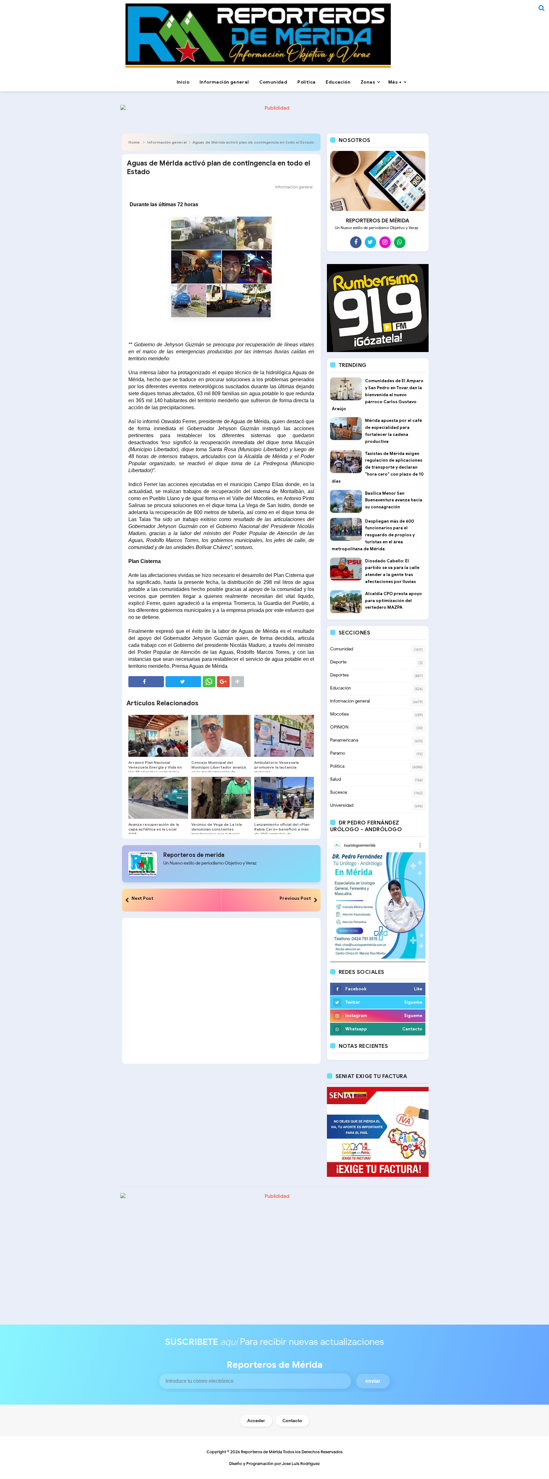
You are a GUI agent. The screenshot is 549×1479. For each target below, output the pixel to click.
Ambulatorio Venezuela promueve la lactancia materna (276, 767)
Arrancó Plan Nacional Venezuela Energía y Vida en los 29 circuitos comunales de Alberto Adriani (155, 769)
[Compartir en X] (183, 681)
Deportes (339, 675)
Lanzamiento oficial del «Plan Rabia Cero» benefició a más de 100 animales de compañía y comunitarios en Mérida (281, 834)
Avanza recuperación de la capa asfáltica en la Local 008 (153, 829)
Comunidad (341, 649)
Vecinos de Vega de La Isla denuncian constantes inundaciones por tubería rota (216, 831)
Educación (340, 688)
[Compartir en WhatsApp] (209, 681)
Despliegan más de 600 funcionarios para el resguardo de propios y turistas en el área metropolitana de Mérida (373, 535)
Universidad (341, 805)
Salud (335, 779)
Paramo (337, 753)
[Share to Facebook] (146, 681)
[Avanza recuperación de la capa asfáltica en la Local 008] (158, 798)
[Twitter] (370, 242)
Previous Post (295, 898)
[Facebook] (356, 242)
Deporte (338, 662)
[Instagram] (385, 242)
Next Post (142, 898)
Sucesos (338, 792)
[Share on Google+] (223, 681)
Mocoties (339, 714)
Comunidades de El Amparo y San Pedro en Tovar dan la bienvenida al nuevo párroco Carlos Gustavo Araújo (378, 394)
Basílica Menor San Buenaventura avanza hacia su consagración (393, 500)
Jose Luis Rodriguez (301, 1463)
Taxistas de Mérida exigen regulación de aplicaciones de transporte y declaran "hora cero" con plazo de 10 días (378, 467)
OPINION (339, 727)
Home (134, 142)
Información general (166, 142)
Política (337, 766)
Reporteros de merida (193, 854)
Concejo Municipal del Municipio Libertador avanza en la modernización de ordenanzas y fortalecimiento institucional (219, 772)
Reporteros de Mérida (261, 1452)
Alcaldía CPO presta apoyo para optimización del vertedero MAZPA (393, 600)
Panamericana (344, 740)
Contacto (292, 1420)
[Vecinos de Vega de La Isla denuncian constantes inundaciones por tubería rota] (221, 798)
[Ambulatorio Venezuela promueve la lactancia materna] (284, 736)
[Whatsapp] (399, 242)
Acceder (256, 1420)
